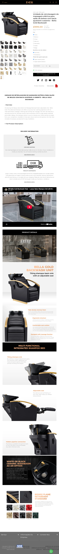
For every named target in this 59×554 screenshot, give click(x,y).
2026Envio (39, 549)
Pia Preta (36, 53)
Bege (35, 48)
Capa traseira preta (39, 59)
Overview (8, 105)
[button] (4, 2)
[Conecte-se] (53, 2)
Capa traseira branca (39, 62)
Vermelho (37, 43)
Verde (35, 46)
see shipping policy (29, 154)
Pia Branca (37, 55)
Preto (35, 35)
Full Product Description (14, 124)
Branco (36, 37)
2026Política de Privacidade (39, 547)
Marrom (36, 41)
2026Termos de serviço (53, 547)
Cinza (35, 39)
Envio (34, 29)
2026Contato (46, 549)
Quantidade (37, 65)
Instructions (50, 86)
